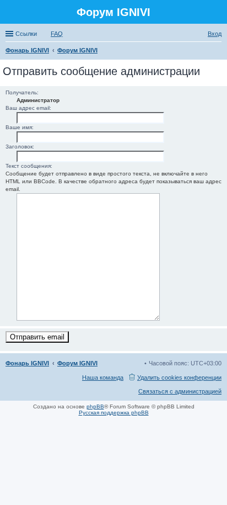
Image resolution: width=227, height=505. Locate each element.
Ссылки (26, 33)
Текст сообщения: (29, 166)
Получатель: (22, 92)
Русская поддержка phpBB (114, 413)
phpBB (95, 406)
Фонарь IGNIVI (27, 363)
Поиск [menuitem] (218, 51)
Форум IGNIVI (77, 363)
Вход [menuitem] (214, 33)
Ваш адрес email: (28, 108)
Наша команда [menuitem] (102, 377)
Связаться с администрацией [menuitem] (179, 391)
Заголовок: (20, 146)
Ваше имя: (20, 127)
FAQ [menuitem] (57, 33)
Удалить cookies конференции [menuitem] (179, 377)
